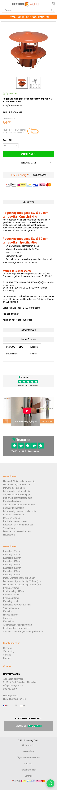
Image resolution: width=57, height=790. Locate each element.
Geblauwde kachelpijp (13, 508)
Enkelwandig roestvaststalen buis (19, 511)
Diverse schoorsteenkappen (17, 531)
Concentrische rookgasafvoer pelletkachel (23, 631)
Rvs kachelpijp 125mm (14, 591)
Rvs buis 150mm (11, 594)
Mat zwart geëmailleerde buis (17, 498)
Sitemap (28, 763)
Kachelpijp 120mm (12, 564)
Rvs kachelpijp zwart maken (16, 628)
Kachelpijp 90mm (11, 554)
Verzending (8, 651)
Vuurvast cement (11, 608)
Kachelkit (7, 611)
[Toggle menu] (4, 4)
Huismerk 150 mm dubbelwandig (19, 481)
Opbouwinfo (28, 745)
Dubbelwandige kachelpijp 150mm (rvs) (22, 584)
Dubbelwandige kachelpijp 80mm (19, 578)
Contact (7, 658)
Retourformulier (28, 769)
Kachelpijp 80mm (11, 551)
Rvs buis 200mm (11, 598)
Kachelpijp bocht (11, 601)
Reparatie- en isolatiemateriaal (18, 524)
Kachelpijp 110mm (12, 561)
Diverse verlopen (11, 518)
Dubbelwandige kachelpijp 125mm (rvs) (22, 581)
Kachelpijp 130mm (12, 568)
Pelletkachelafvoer (12, 501)
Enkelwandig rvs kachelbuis (16, 491)
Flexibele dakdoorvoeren (15, 521)
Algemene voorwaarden (28, 757)
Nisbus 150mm (10, 614)
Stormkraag (8, 618)
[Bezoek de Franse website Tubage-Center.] (7, 705)
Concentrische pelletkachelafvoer (19, 504)
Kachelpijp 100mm (12, 558)
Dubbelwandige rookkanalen (16, 484)
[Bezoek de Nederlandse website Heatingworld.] (16, 705)
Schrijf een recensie (12, 105)
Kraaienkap (8, 621)
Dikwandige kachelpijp (14, 488)
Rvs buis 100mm (11, 588)
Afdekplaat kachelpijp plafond (17, 624)
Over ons (7, 648)
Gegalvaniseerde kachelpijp (16, 494)
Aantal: (7, 140)
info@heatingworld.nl (13, 685)
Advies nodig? (19, 175)
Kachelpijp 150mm (12, 571)
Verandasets (9, 528)
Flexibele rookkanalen (13, 514)
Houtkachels (9, 534)
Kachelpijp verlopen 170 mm (17, 604)
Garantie (7, 654)
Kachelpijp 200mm (12, 574)
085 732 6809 (10, 689)
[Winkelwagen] (53, 3)
